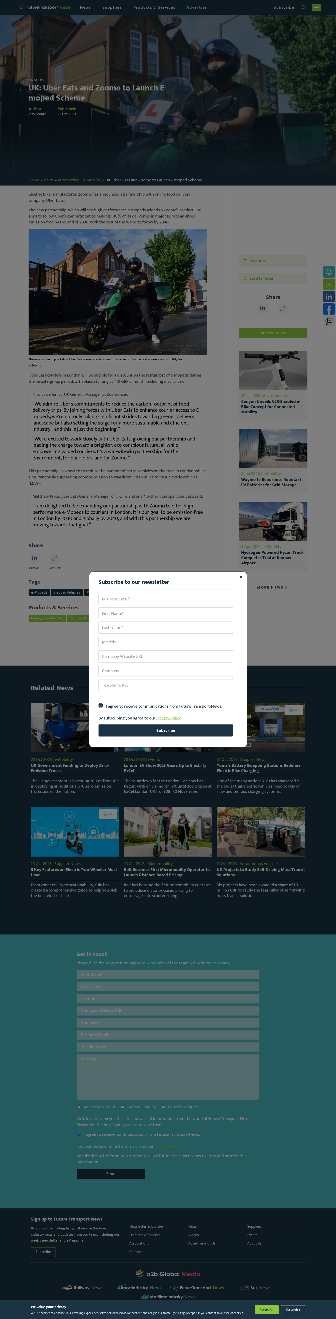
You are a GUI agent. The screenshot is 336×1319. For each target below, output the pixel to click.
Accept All (267, 1309)
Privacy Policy (168, 718)
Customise (293, 1309)
